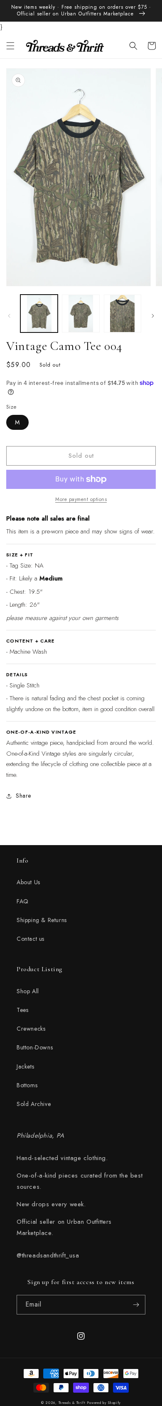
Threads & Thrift (72, 1402)
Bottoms (27, 1085)
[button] (10, 46)
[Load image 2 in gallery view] (80, 313)
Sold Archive (34, 1104)
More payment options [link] (81, 499)
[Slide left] (9, 316)
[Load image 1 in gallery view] (39, 313)
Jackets (25, 1066)
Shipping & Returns (42, 920)
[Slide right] (153, 316)
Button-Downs (35, 1047)
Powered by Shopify (104, 1402)
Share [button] (23, 795)
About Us (28, 882)
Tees (22, 1010)
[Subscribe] (136, 1304)
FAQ (23, 901)
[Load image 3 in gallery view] (122, 313)
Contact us (30, 939)
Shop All (28, 991)
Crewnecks (31, 1028)
